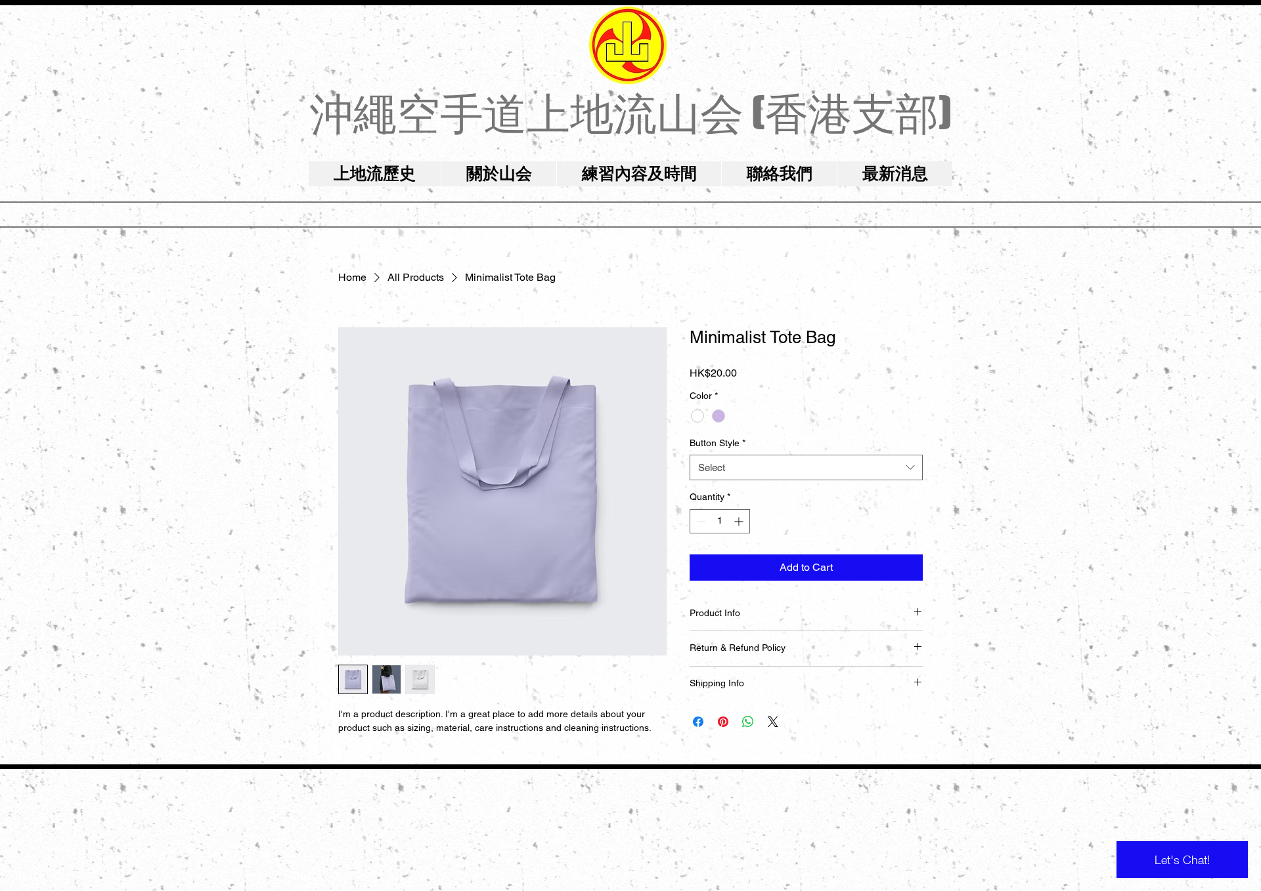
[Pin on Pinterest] (723, 722)
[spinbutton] (720, 521)
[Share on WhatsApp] (748, 722)
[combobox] (806, 467)
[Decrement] (700, 521)
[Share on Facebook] (698, 722)
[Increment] (740, 521)
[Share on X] (773, 722)
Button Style (717, 443)
